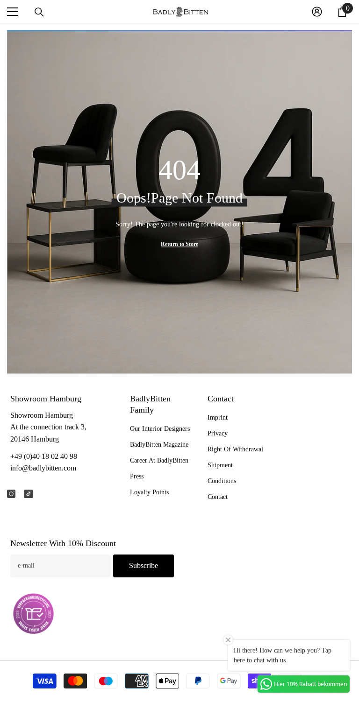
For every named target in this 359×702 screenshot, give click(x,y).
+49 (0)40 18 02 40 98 (43, 456)
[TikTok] (29, 494)
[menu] (12, 11)
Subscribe (143, 565)
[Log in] (317, 12)
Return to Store (179, 243)
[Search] (39, 12)
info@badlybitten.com (43, 468)
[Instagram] (11, 494)
